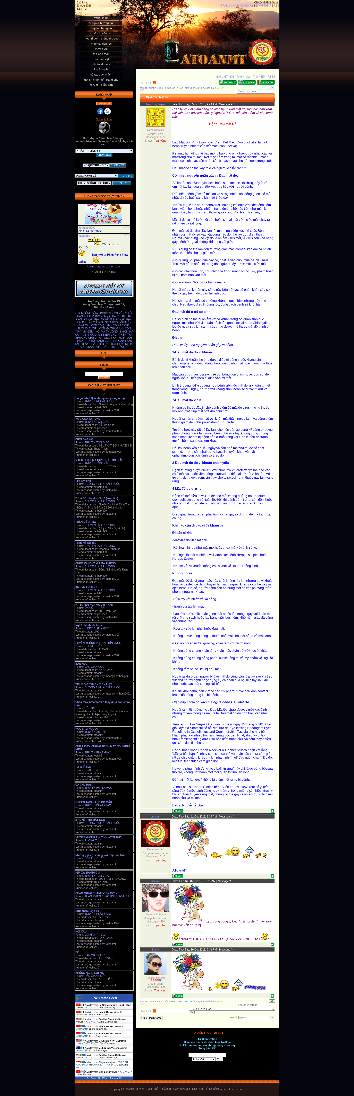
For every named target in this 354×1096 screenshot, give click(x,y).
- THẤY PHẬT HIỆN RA (94, 343)
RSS (276, 5)
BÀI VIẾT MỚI (225, 76)
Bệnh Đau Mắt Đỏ (205, 88)
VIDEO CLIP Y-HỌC (97, 628)
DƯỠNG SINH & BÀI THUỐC (102, 483)
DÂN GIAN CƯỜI (95, 666)
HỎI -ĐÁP (90, 708)
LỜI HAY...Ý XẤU (95, 934)
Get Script (91, 1078)
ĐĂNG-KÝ (247, 5)
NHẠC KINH (92, 770)
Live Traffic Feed (104, 998)
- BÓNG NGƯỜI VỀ (111, 313)
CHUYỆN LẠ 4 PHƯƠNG (100, 501)
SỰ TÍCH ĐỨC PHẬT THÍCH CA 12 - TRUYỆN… (102, 1063)
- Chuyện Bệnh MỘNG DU (99, 319)
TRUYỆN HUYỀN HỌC (98, 787)
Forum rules (243, 76)
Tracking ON (115, 1078)
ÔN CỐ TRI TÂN (94, 607)
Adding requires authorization (104, 266)
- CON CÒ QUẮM (100, 325)
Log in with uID (104, 103)
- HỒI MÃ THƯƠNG (106, 331)
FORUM (143, 88)
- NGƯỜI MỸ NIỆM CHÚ (102, 334)
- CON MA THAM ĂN (110, 328)
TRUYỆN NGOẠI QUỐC (99, 401)
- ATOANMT (91, 1007)
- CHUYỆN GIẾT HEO (105, 322)
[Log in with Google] (107, 111)
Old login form (104, 119)
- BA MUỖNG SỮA (87, 313)
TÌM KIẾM (259, 76)
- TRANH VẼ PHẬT (97, 346)
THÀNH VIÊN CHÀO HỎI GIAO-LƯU (107, 896)
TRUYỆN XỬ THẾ (96, 731)
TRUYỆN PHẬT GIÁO (98, 752)
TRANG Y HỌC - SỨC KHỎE (162, 88)
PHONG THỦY (93, 646)
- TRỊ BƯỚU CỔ (118, 346)
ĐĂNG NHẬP (263, 5)
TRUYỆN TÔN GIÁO (97, 421)
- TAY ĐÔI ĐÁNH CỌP (97, 340)
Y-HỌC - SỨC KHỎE (186, 88)
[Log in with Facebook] (100, 111)
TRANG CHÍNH (230, 5)
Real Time (103, 1078)
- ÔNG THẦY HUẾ (113, 337)
